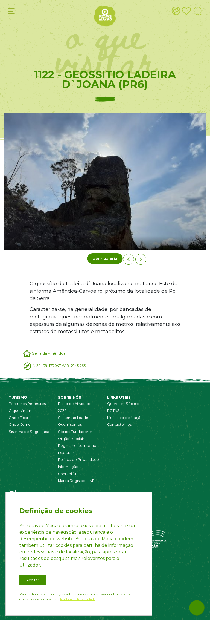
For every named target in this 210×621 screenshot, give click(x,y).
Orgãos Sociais (71, 439)
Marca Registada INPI (76, 481)
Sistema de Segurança (29, 432)
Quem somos (70, 424)
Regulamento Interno (77, 446)
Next (140, 259)
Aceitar (32, 580)
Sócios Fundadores (75, 432)
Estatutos (66, 453)
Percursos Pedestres (27, 404)
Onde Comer (20, 424)
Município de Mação (125, 418)
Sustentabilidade (73, 418)
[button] (197, 608)
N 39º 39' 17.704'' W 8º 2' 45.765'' (60, 366)
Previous (128, 259)
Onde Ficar (18, 418)
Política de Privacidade (78, 460)
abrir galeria (105, 259)
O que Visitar (20, 411)
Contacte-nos (119, 424)
